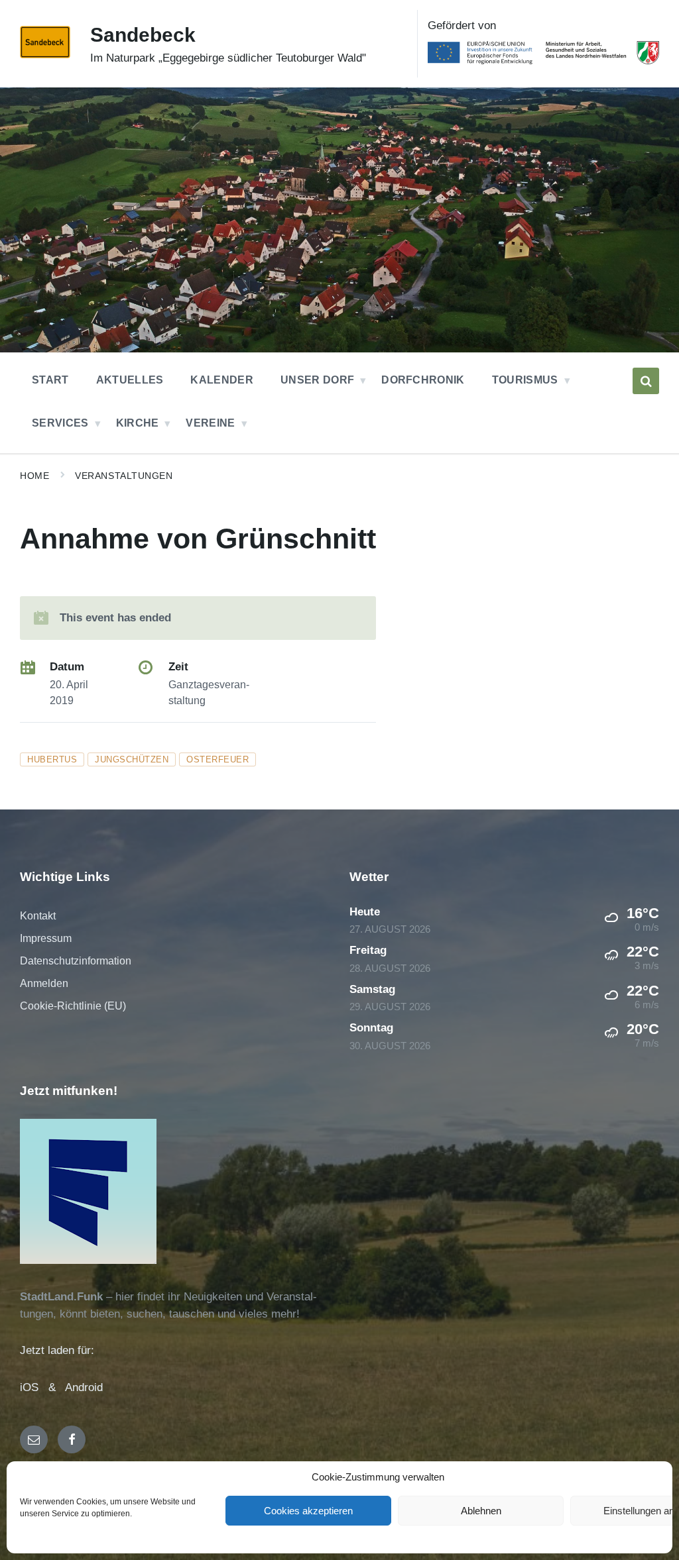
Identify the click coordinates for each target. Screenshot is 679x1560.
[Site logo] (45, 54)
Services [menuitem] (60, 423)
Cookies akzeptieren (308, 1510)
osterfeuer (217, 759)
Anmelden (44, 983)
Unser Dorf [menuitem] (317, 380)
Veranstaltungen (123, 475)
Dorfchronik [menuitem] (423, 380)
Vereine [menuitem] (210, 423)
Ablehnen (481, 1510)
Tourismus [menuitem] (525, 380)
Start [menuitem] (50, 380)
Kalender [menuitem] (221, 380)
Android (84, 1387)
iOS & (42, 1387)
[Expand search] (646, 381)
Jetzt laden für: (57, 1350)
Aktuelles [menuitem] (130, 380)
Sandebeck (143, 35)
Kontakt (38, 915)
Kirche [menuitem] (137, 423)
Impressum (46, 938)
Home (34, 475)
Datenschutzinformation (75, 960)
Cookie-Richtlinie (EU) (73, 1006)
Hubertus (52, 759)
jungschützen (131, 759)
